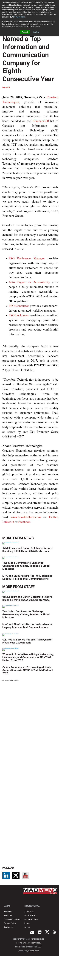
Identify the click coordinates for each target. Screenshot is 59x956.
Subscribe (28, 911)
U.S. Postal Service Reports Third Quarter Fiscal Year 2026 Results (27, 641)
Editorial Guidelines (12, 919)
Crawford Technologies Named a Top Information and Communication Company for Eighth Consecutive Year (28, 51)
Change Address (31, 919)
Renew (27, 923)
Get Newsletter (30, 915)
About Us (8, 915)
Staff (7, 87)
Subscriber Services (32, 905)
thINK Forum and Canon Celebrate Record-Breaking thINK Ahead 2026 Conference (27, 550)
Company (7, 905)
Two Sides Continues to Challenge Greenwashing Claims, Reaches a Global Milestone (26, 565)
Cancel (27, 927)
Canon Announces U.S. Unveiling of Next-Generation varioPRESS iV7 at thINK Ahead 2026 (27, 670)
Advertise (8, 911)
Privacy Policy (19, 16)
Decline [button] (36, 31)
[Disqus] (30, 727)
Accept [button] (25, 31)
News (29, 538)
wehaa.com (33, 951)
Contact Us (8, 927)
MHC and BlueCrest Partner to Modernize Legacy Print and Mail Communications (27, 577)
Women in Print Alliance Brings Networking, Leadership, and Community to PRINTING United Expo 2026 (28, 657)
